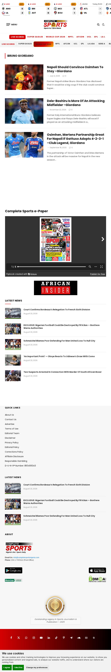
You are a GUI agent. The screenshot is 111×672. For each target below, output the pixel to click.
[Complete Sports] (55, 24)
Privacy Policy (11, 442)
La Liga (105, 36)
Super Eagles (35, 36)
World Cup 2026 (55, 36)
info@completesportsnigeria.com (26, 557)
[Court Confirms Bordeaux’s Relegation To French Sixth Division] (13, 313)
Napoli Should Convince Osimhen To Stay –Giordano (75, 69)
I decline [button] (18, 667)
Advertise (9, 424)
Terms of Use (11, 428)
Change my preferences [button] (37, 667)
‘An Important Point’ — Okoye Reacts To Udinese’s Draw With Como (59, 356)
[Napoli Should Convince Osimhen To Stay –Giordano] (24, 77)
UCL (89, 36)
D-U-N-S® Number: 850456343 (20, 465)
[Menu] (11, 24)
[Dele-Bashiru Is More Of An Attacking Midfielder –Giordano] (24, 111)
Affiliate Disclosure (14, 456)
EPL (96, 36)
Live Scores (17, 37)
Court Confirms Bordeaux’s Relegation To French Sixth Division (57, 309)
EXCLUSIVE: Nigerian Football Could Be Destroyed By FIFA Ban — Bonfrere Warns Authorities (62, 327)
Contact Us (10, 419)
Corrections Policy (14, 451)
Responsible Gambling (16, 461)
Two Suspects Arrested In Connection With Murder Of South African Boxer (63, 372)
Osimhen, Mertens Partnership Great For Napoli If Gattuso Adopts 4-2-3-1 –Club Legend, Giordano (75, 139)
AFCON (80, 36)
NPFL (71, 36)
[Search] (98, 24)
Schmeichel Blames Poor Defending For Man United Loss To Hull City (59, 340)
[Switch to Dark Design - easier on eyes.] (103, 24)
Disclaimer (10, 437)
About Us (9, 414)
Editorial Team (12, 433)
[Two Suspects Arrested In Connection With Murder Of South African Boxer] (13, 375)
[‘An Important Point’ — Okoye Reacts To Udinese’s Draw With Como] (13, 360)
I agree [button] (6, 667)
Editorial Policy (12, 447)
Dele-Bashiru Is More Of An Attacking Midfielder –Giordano (76, 103)
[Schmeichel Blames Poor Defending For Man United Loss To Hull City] (13, 344)
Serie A (101, 43)
